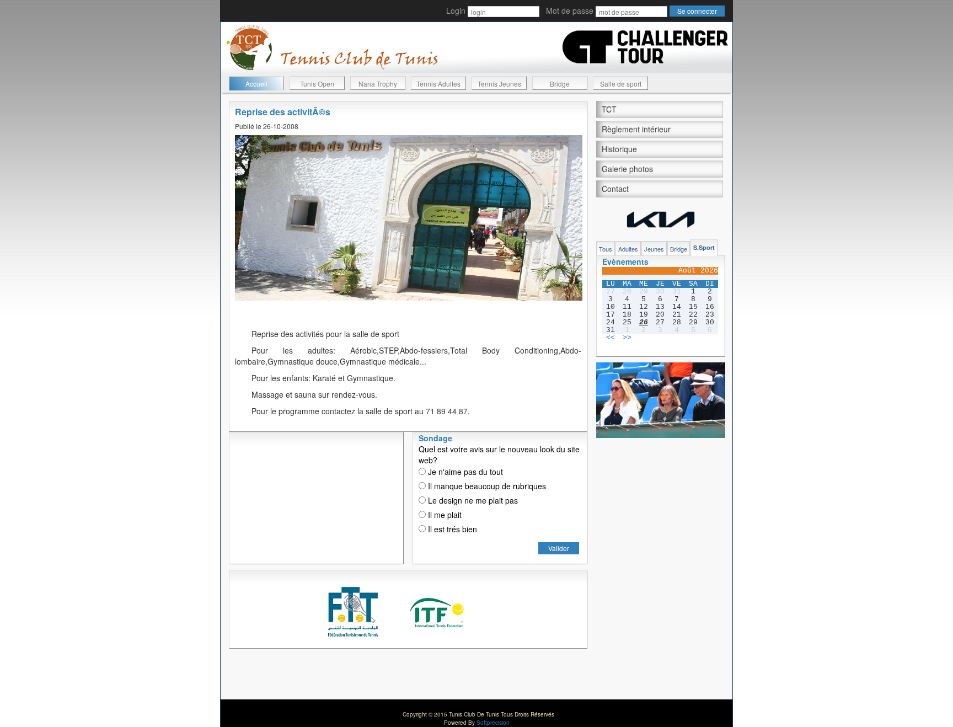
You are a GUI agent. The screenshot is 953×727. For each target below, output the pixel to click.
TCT (609, 109)
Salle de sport (620, 83)
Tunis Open (317, 83)
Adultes (628, 248)
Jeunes (654, 248)
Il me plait (444, 514)
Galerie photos (627, 168)
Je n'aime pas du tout (464, 471)
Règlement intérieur (636, 129)
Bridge (560, 83)
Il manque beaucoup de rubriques (486, 485)
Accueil (256, 83)
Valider (558, 548)
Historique (619, 148)
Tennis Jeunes (499, 83)
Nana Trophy (377, 83)
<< (610, 338)
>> (627, 338)
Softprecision (493, 722)
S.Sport (704, 247)
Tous (605, 248)
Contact (615, 188)
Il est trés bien (451, 528)
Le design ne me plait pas (472, 500)
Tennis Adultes (438, 83)
